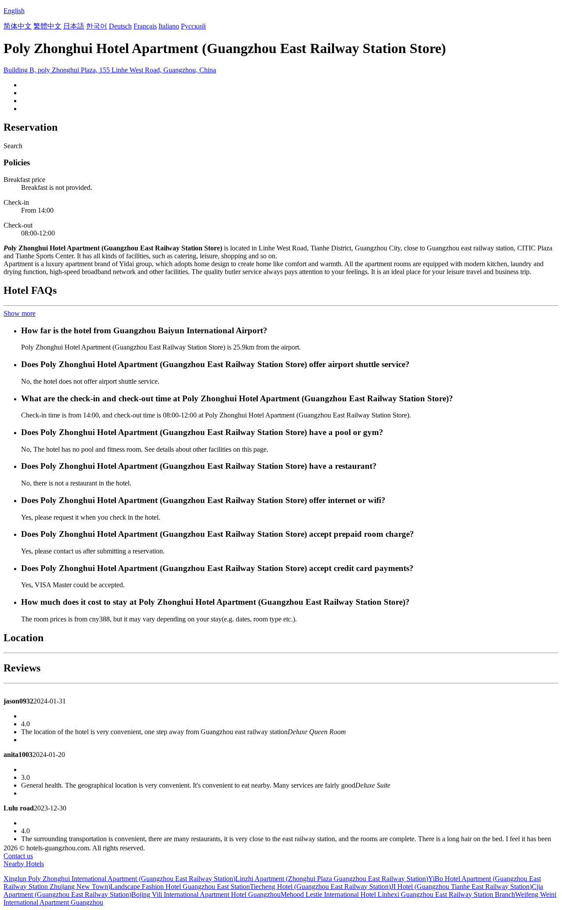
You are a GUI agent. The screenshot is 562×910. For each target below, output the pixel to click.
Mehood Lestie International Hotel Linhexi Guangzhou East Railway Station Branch (398, 894)
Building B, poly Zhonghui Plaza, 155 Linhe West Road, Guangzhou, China (110, 70)
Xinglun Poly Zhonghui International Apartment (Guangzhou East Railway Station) (119, 878)
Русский (193, 26)
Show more (20, 313)
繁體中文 (47, 26)
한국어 (96, 26)
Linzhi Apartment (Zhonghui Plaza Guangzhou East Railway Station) (331, 878)
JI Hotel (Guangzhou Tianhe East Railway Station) (461, 886)
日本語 (73, 26)
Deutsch (120, 26)
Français (145, 26)
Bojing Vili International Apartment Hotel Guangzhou (206, 894)
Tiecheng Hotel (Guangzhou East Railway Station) (320, 886)
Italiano (169, 26)
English (14, 10)
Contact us (18, 856)
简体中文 (18, 26)
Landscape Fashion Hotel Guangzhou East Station (180, 886)
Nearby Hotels (24, 863)
